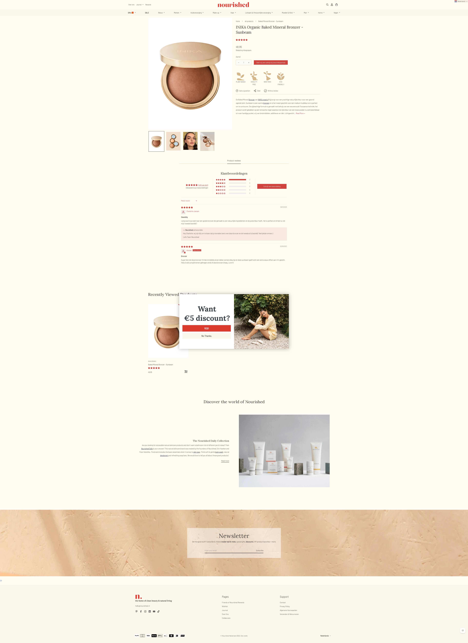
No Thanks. (206, 335)
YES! (206, 328)
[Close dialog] (286, 297)
